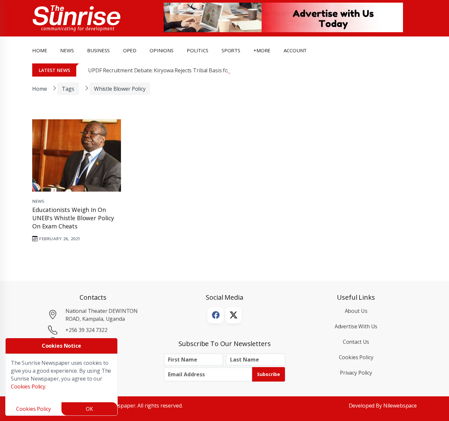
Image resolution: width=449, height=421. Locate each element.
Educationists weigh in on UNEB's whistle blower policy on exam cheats (73, 218)
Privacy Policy (356, 372)
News (38, 201)
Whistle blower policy (120, 88)
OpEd (129, 50)
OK (89, 408)
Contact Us (356, 341)
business (98, 50)
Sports (231, 50)
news (67, 50)
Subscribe (268, 374)
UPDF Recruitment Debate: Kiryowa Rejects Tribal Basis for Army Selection (178, 70)
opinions (162, 50)
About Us (356, 311)
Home (39, 50)
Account (295, 50)
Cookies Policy (356, 357)
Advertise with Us (356, 326)
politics (197, 50)
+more (262, 50)
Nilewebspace (400, 405)
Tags (68, 88)
